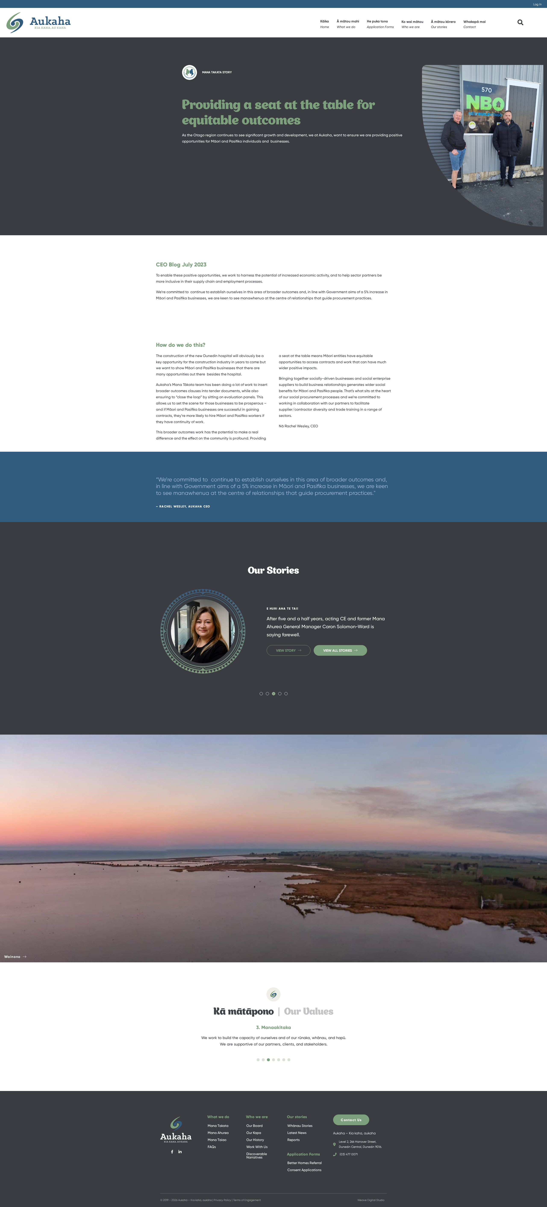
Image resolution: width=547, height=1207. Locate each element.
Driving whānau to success (292, 596)
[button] (412, 23)
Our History (255, 1140)
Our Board (254, 1126)
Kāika (324, 21)
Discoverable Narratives (256, 1155)
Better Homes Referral (304, 1163)
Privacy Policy (222, 1200)
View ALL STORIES (337, 662)
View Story (286, 662)
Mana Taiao (217, 1140)
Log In (537, 4)
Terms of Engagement (247, 1200)
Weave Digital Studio (370, 1200)
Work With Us (257, 1147)
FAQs (212, 1147)
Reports (293, 1140)
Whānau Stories (299, 1126)
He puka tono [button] (377, 21)
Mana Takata (218, 1126)
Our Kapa (253, 1133)
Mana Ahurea (218, 1133)
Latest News (296, 1133)
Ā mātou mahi (348, 21)
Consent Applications (304, 1170)
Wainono (12, 956)
